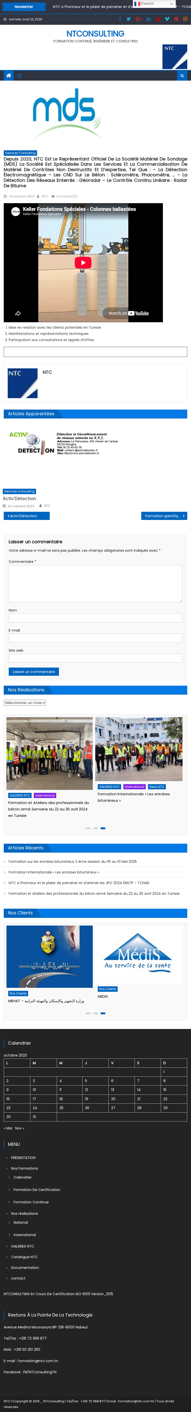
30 (8, 1116)
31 (34, 1116)
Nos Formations (24, 1168)
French (147, 3)
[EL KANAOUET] (141, 934)
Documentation (25, 1267)
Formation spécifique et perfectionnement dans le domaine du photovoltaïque (166, 515)
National (21, 1222)
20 (113, 1098)
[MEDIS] (51, 955)
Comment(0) (66, 196)
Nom (13, 610)
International (47, 787)
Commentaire (22, 561)
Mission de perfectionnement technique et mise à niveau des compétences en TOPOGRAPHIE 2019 (140, 809)
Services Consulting (20, 153)
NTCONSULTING (95, 33)
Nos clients (20, 989)
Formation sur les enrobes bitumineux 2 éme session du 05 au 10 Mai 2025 (73, 861)
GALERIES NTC (22, 787)
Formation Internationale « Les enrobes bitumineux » (54, 872)
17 (34, 1098)
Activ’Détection (19, 498)
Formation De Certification (37, 1189)
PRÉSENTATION (23, 1157)
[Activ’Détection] (95, 454)
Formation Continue (31, 1202)
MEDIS (15, 996)
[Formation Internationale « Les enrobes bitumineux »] (51, 749)
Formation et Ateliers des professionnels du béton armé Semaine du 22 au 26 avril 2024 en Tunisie (94, 893)
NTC (45, 196)
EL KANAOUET (111, 956)
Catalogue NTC (24, 1256)
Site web (16, 650)
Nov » (19, 1128)
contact (18, 1278)
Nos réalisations (24, 1213)
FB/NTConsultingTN (39, 1372)
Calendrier (23, 1177)
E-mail (14, 630)
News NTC (69, 787)
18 (61, 1098)
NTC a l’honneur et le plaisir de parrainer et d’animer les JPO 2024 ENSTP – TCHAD (79, 882)
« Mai (8, 1128)
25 (61, 1107)
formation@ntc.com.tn (38, 1360)
